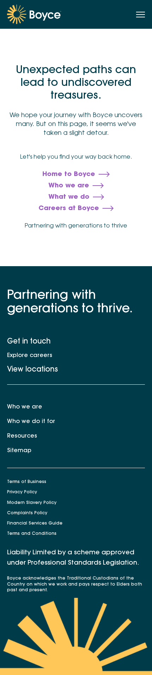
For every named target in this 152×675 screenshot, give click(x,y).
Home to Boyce (68, 174)
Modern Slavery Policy (32, 503)
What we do (68, 197)
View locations (32, 369)
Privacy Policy (22, 492)
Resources (22, 436)
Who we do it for (31, 421)
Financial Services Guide (35, 523)
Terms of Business (26, 482)
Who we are (68, 186)
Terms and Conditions (32, 534)
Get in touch (29, 341)
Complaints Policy (27, 513)
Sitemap (19, 451)
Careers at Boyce (69, 208)
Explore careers (29, 355)
